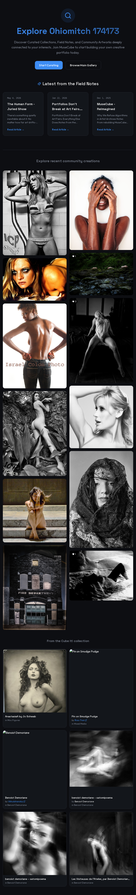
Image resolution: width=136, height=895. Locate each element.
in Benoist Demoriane (16, 805)
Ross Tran (79, 720)
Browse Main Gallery (83, 65)
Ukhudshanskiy (15, 801)
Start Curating (48, 65)
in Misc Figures (12, 720)
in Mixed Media (79, 723)
